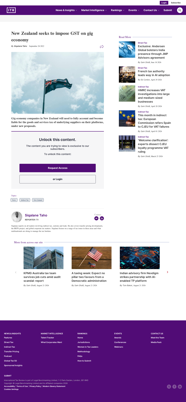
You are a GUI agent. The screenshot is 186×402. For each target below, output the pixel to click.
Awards (117, 338)
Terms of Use (22, 386)
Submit (168, 10)
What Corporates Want (51, 342)
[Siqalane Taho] (18, 216)
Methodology (83, 351)
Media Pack (156, 342)
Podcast (8, 356)
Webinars (118, 347)
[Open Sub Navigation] (76, 10)
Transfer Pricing (11, 351)
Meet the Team (157, 338)
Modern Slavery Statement (54, 386)
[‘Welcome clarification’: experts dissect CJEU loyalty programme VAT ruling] (127, 143)
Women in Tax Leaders (87, 347)
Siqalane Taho (36, 215)
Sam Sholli (31, 285)
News (14, 200)
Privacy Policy (35, 386)
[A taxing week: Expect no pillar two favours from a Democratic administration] (92, 258)
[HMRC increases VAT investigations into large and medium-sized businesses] (127, 93)
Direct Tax (142, 43)
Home (80, 338)
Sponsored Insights (13, 365)
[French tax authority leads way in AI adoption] (127, 74)
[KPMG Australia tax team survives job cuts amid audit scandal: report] (43, 258)
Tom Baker (127, 285)
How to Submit (84, 361)
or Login (57, 179)
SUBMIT (7, 376)
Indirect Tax (25, 200)
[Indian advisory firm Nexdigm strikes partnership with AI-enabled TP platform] (140, 258)
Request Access (57, 168)
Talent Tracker (47, 338)
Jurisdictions (83, 342)
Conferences (120, 342)
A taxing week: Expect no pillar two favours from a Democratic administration (89, 277)
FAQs (79, 356)
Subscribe (176, 2)
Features (8, 338)
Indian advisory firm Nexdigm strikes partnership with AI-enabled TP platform (139, 277)
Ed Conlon (145, 79)
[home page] (18, 10)
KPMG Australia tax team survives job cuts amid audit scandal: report (42, 277)
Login (164, 2)
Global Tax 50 (10, 361)
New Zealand (38, 200)
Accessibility (9, 386)
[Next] (167, 272)
